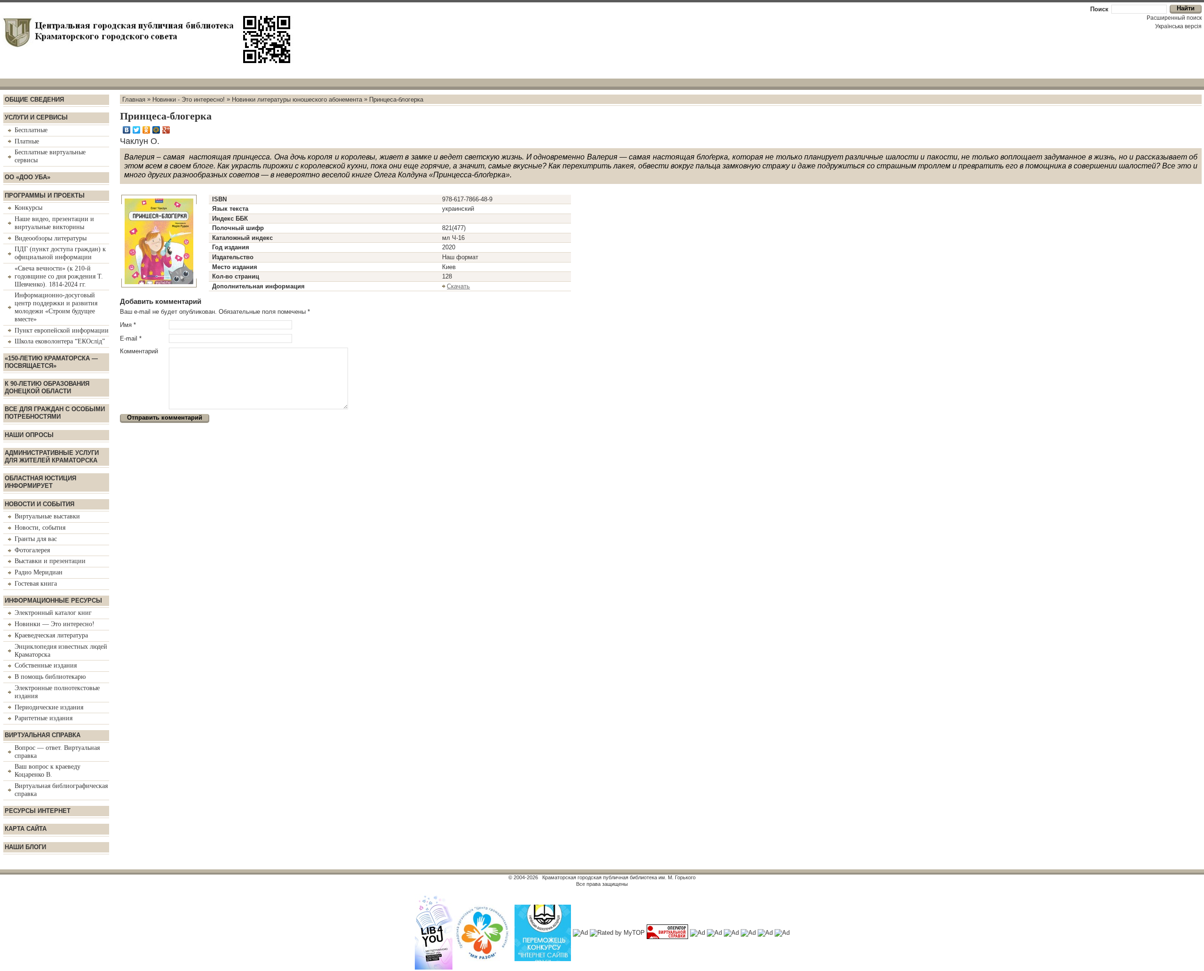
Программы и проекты (45, 195)
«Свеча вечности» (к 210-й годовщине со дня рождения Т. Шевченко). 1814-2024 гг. (59, 276)
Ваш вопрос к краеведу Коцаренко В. (47, 770)
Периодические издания (49, 707)
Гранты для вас (36, 538)
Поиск (1099, 9)
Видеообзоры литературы (51, 238)
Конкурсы (28, 207)
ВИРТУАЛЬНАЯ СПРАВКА (42, 735)
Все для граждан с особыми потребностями (55, 413)
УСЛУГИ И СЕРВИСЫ (36, 117)
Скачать (458, 286)
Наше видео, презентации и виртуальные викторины (54, 223)
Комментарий (139, 351)
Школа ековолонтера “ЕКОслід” (60, 341)
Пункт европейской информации (62, 330)
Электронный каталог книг (53, 612)
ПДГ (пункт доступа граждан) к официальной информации (60, 253)
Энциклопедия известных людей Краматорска (61, 650)
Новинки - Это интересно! (188, 99)
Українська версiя (1178, 26)
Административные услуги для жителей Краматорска (52, 456)
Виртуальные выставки (47, 516)
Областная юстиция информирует (40, 482)
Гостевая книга (36, 583)
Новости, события (40, 527)
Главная (133, 99)
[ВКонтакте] (127, 130)
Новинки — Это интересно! (55, 624)
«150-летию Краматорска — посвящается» (51, 362)
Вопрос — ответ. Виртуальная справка (57, 751)
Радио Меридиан (39, 572)
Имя (128, 324)
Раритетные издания (43, 718)
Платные (27, 141)
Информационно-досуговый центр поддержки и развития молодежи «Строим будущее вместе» (56, 307)
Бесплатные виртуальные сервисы (50, 156)
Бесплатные (31, 130)
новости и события (39, 504)
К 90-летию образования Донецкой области (47, 387)
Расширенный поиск (1174, 18)
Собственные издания (46, 665)
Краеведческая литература (51, 635)
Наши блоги (25, 847)
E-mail (131, 338)
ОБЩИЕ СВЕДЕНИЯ (34, 99)
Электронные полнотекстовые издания (57, 692)
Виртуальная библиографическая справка (61, 789)
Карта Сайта (26, 828)
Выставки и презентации (50, 561)
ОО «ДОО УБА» (27, 177)
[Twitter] (137, 130)
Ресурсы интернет (38, 810)
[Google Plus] (166, 130)
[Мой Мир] (156, 130)
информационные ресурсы (53, 600)
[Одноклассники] (146, 130)
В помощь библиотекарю (50, 676)
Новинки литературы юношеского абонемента (297, 99)
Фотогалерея (32, 550)
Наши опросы (29, 434)
